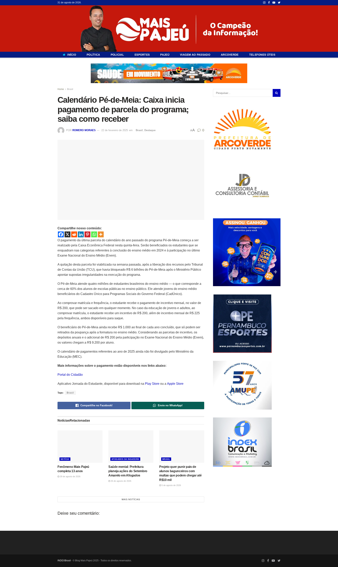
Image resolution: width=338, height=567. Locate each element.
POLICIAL (117, 54)
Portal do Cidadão (70, 374)
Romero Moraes (84, 130)
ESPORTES (142, 54)
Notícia (65, 459)
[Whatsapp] (94, 234)
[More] (101, 234)
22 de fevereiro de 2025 (114, 130)
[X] (67, 234)
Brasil (70, 89)
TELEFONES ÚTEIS (262, 54)
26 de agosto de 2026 (120, 481)
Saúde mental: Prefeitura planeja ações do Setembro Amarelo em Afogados (127, 471)
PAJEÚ (164, 54)
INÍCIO (71, 54)
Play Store (152, 383)
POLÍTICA (93, 54)
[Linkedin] (81, 234)
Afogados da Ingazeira (125, 459)
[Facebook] (61, 234)
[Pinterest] (87, 234)
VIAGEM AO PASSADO (195, 54)
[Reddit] (74, 234)
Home (61, 89)
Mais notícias (131, 499)
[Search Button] (276, 93)
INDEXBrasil (64, 560)
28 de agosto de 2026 (69, 476)
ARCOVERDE (230, 54)
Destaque (150, 130)
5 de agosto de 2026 (171, 485)
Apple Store (175, 383)
